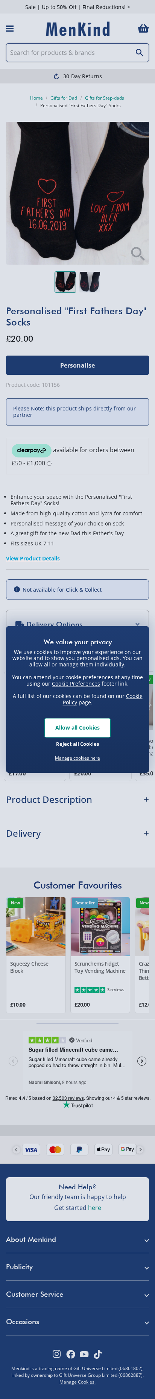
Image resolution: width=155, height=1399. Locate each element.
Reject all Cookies (77, 744)
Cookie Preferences (76, 683)
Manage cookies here (77, 758)
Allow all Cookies (77, 727)
